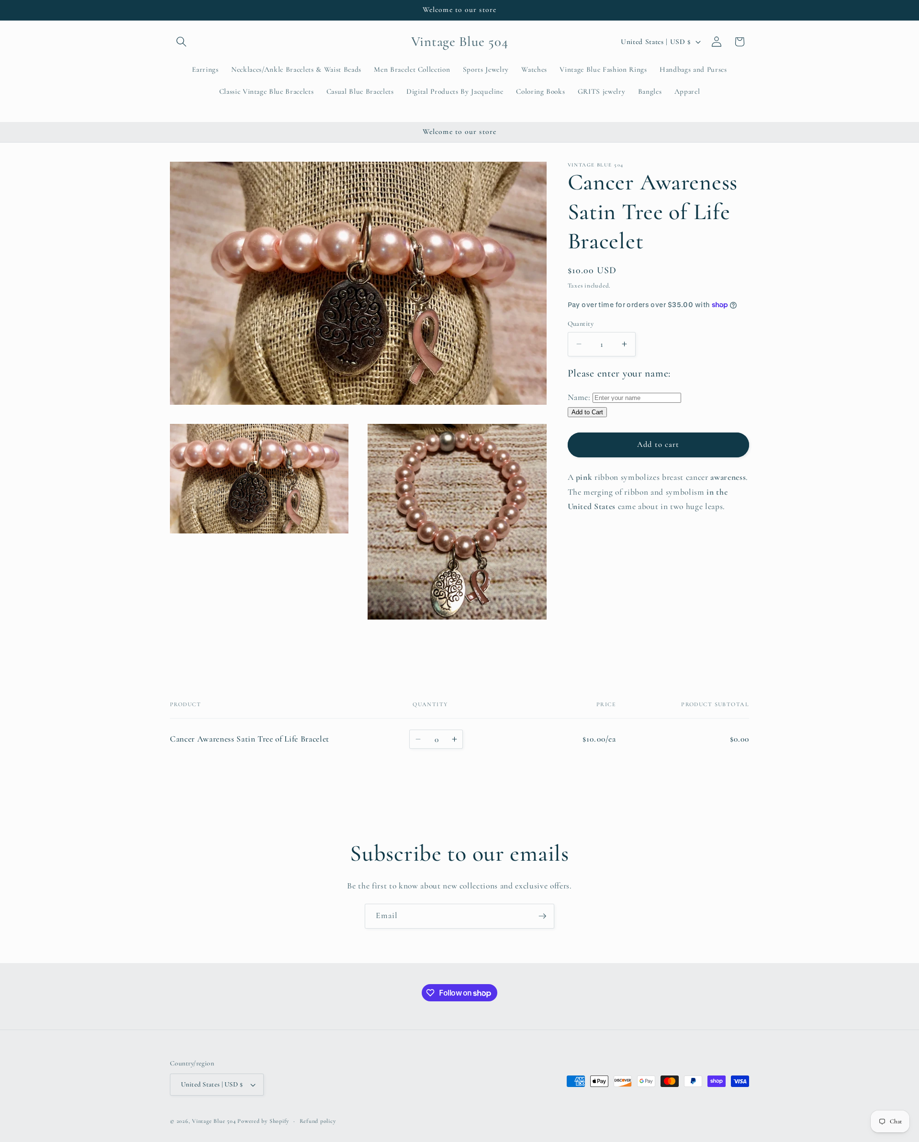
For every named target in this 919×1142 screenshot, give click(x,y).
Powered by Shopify (263, 1121)
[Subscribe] (542, 916)
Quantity (581, 323)
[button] (181, 41)
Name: (579, 397)
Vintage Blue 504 (213, 1121)
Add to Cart (587, 412)
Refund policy (318, 1121)
